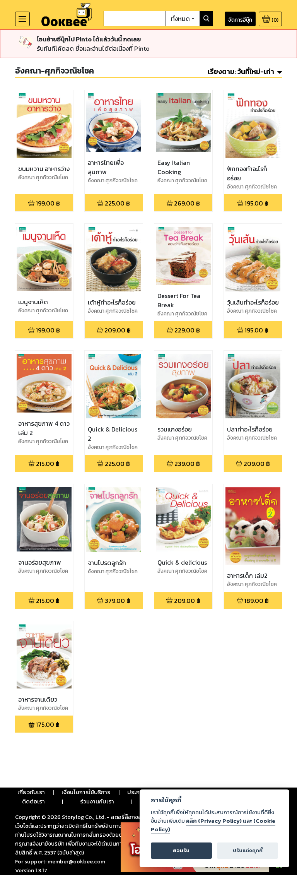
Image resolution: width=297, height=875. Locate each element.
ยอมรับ (181, 850)
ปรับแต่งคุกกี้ (248, 850)
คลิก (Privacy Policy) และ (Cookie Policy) (213, 825)
